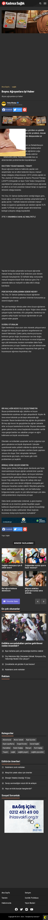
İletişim (28, 893)
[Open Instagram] (26, 909)
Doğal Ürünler (22, 744)
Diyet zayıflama (8, 744)
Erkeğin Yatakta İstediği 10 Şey (17, 778)
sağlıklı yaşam (23, 752)
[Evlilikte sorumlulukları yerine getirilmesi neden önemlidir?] (24, 627)
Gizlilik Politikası (32, 898)
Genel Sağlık (34, 744)
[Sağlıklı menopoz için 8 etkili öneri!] (12, 555)
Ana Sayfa (6, 893)
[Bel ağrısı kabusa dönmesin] (12, 578)
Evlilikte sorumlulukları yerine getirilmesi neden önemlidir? (22, 644)
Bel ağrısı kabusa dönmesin (9, 589)
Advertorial (7, 740)
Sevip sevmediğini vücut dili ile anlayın (20, 783)
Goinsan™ (36, 917)
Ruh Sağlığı (38, 748)
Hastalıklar (6, 748)
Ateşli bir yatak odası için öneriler (18, 773)
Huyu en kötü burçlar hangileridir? (18, 789)
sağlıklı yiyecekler (37, 752)
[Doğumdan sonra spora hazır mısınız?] (35, 555)
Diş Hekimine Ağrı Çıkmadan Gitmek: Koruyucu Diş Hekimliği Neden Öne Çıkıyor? (25, 657)
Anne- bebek (18, 740)
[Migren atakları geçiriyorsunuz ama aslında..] (35, 578)
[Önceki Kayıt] (37, 601)
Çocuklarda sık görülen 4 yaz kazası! (20, 664)
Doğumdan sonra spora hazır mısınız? (35, 566)
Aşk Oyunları (30, 740)
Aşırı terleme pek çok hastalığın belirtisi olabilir (24, 651)
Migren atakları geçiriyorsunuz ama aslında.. (34, 590)
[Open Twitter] (21, 909)
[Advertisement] (24, 59)
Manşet (28, 748)
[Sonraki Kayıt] (43, 601)
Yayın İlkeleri (30, 903)
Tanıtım (4, 898)
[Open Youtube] (31, 909)
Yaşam (5, 752)
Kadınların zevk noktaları (15, 669)
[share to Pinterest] (24, 110)
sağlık (8, 535)
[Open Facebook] (16, 909)
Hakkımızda (6, 903)
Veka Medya (11, 103)
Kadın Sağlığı (18, 748)
